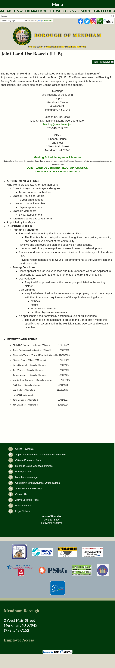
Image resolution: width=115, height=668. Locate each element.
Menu (57, 4)
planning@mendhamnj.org (57, 124)
